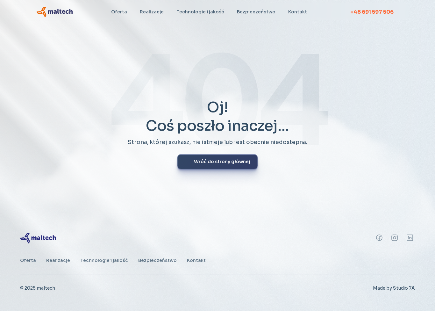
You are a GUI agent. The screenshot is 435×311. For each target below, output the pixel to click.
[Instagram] (379, 238)
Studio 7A (404, 288)
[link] (55, 12)
